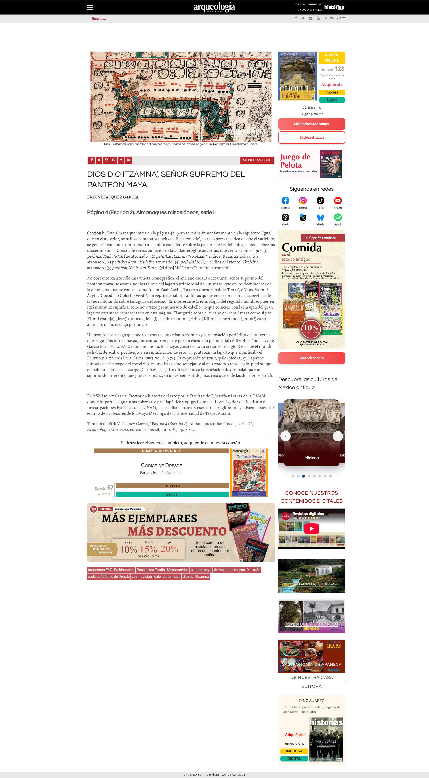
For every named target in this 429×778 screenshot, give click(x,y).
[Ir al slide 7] (325, 476)
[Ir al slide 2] (298, 476)
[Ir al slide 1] (293, 476)
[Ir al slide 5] (314, 476)
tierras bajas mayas (229, 570)
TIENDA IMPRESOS (308, 5)
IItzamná (202, 576)
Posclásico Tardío (151, 570)
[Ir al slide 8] (330, 476)
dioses (188, 576)
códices (94, 576)
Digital (172, 494)
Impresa (172, 485)
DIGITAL (294, 759)
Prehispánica (124, 570)
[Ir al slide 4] (309, 476)
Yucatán (253, 570)
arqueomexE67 (100, 570)
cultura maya (201, 570)
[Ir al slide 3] (303, 476)
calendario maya (167, 576)
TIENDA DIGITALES (308, 10)
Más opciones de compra (312, 123)
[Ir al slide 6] (319, 476)
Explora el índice (312, 137)
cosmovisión (142, 576)
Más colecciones (312, 358)
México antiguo (257, 160)
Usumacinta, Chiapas (312, 584)
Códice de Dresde (116, 576)
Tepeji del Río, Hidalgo (311, 624)
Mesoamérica (178, 570)
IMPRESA (294, 751)
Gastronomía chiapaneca (312, 664)
